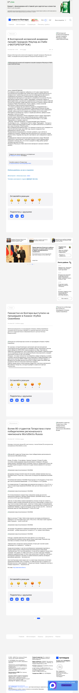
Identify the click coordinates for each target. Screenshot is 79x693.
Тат (50, 20)
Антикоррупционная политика (16, 685)
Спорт (11, 307)
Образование (13, 423)
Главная (11, 24)
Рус (42, 20)
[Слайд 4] (32, 264)
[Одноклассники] (17, 216)
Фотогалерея (20, 24)
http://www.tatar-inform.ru (19, 567)
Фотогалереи (30, 636)
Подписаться (66, 685)
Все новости (65, 298)
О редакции (31, 24)
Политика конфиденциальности (17, 690)
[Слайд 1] (27, 264)
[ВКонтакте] (11, 216)
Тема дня (12, 33)
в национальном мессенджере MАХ (20, 163)
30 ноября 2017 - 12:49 (13, 49)
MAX (28, 176)
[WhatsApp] (27, 400)
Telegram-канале (15, 155)
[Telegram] (22, 216)
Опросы (40, 636)
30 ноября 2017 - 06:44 (13, 439)
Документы (49, 636)
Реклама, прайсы (44, 24)
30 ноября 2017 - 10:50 (13, 323)
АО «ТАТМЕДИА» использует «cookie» (18, 687)
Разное (57, 636)
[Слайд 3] (30, 264)
